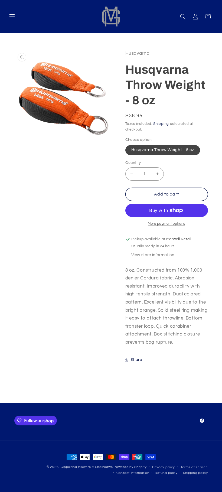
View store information (152, 255)
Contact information (132, 472)
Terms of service (194, 467)
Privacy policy (163, 467)
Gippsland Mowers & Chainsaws (87, 466)
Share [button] (136, 360)
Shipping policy (195, 472)
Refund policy (166, 472)
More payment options (166, 224)
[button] (12, 16)
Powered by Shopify (130, 466)
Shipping (161, 124)
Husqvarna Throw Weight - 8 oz (162, 150)
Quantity (133, 163)
